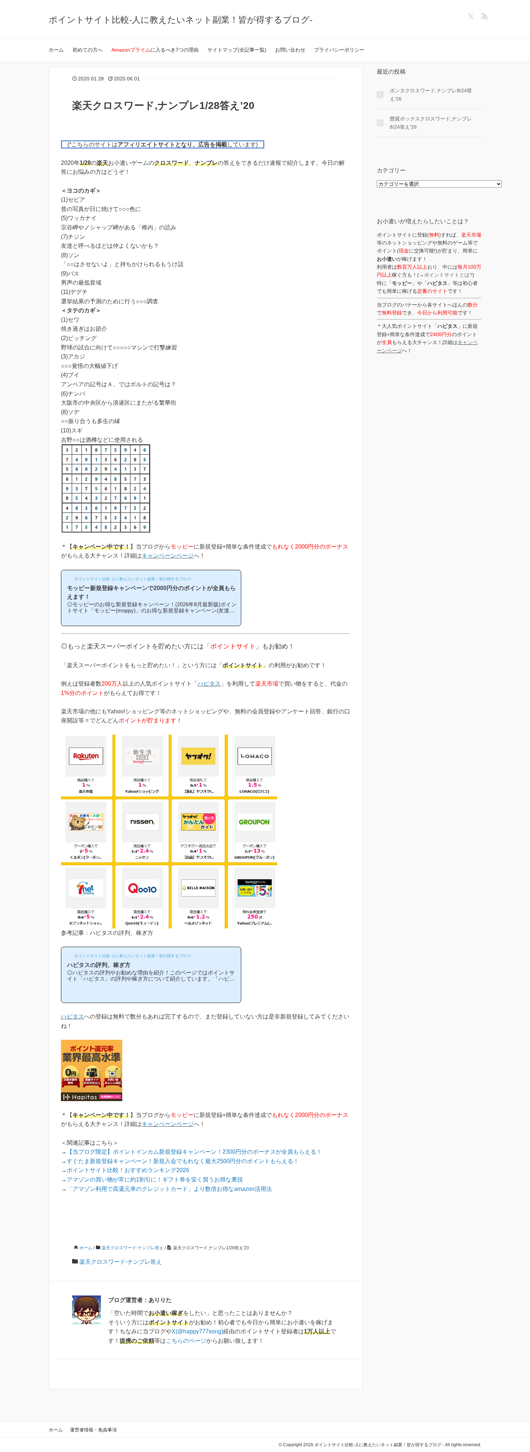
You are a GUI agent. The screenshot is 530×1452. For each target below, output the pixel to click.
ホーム (56, 50)
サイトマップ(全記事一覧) (236, 50)
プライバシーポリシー (339, 50)
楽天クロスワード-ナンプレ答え (120, 1262)
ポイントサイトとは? (448, 275)
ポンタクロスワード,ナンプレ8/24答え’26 (431, 94)
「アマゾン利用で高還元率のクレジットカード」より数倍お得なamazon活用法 (169, 1189)
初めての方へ (87, 50)
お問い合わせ (290, 50)
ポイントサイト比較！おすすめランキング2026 (128, 1170)
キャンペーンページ (168, 556)
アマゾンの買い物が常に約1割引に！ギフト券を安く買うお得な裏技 (155, 1179)
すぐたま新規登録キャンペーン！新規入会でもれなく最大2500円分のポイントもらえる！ (183, 1161)
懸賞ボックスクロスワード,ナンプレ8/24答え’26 (431, 122)
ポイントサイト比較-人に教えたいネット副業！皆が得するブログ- (181, 20)
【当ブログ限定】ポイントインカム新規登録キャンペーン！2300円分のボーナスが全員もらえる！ (194, 1152)
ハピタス (209, 684)
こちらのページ (186, 1341)
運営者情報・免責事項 (93, 1430)
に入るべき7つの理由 (155, 50)
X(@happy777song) (197, 1331)
